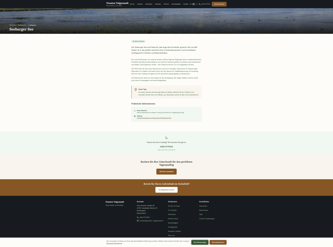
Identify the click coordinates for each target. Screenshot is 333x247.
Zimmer (132, 4)
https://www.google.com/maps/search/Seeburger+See (154, 118)
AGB (200, 214)
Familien (140, 4)
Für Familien (172, 210)
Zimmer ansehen (166, 171)
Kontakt (185, 4)
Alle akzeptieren (218, 242)
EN (197, 4)
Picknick (166, 4)
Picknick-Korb (173, 219)
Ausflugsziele (22, 25)
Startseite (12, 25)
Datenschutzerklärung (114, 243)
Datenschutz (203, 210)
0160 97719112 (166, 146)
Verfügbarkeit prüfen (166, 190)
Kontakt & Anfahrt (174, 231)
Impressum (203, 206)
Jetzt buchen (219, 4)
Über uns (171, 235)
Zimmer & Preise (174, 206)
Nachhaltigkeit (176, 4)
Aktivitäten (148, 4)
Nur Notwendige (200, 242)
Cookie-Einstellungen (207, 219)
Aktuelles (158, 4)
